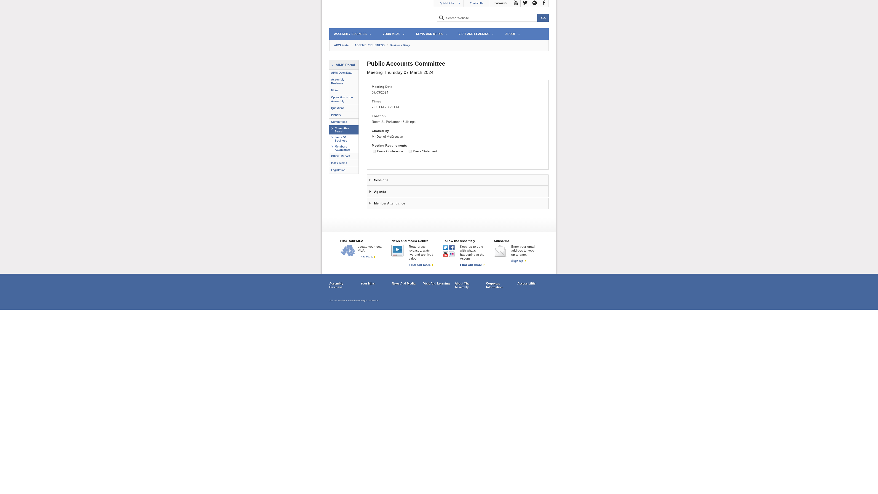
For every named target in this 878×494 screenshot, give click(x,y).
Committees (339, 122)
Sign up (517, 261)
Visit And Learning (436, 283)
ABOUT (510, 34)
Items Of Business (341, 139)
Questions (337, 108)
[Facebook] (544, 3)
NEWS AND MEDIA (429, 34)
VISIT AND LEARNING (474, 34)
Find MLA (365, 257)
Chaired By (380, 131)
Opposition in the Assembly (342, 99)
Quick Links (447, 3)
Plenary (336, 115)
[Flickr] (534, 3)
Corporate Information (494, 285)
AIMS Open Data (341, 72)
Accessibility (526, 283)
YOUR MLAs (391, 34)
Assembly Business (337, 81)
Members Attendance (342, 148)
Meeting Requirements (389, 145)
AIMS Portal (341, 45)
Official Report (340, 156)
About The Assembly (462, 285)
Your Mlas (368, 283)
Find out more (420, 265)
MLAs (335, 90)
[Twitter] (525, 3)
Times (376, 101)
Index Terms (339, 163)
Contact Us (476, 3)
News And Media (403, 283)
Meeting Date (382, 87)
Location (379, 116)
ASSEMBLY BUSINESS (350, 34)
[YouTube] (516, 3)
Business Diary (400, 45)
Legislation (338, 170)
